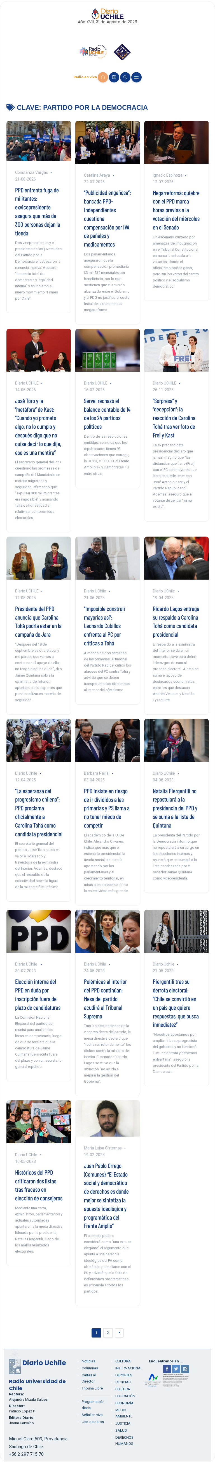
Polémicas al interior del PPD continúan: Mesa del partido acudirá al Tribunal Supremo (105, 998)
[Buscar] (125, 77)
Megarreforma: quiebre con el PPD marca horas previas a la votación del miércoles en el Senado (176, 210)
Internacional (128, 1368)
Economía (124, 1403)
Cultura (123, 1361)
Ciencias (123, 1382)
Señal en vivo (92, 1415)
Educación (125, 1396)
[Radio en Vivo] (103, 77)
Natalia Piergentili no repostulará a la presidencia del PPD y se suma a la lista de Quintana (175, 808)
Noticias (88, 1361)
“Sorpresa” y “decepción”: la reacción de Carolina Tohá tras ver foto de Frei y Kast (174, 417)
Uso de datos (93, 1422)
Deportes (123, 1375)
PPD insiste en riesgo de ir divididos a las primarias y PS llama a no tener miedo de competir (107, 808)
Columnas (90, 1368)
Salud (121, 1430)
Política (122, 1389)
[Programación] (114, 77)
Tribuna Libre (92, 1388)
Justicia (122, 1423)
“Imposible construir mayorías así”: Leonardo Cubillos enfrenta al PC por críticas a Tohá (104, 625)
